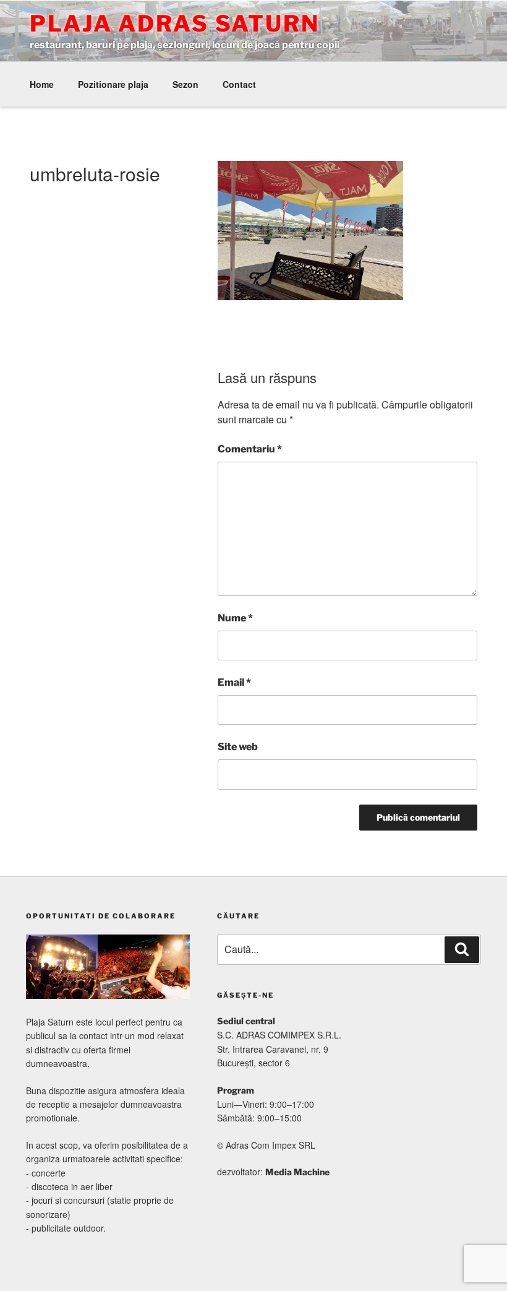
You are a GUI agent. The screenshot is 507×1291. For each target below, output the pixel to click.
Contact (239, 84)
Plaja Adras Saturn (175, 23)
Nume (235, 618)
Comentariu (250, 449)
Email (234, 682)
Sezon (185, 84)
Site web (238, 747)
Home (42, 84)
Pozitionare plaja (113, 84)
